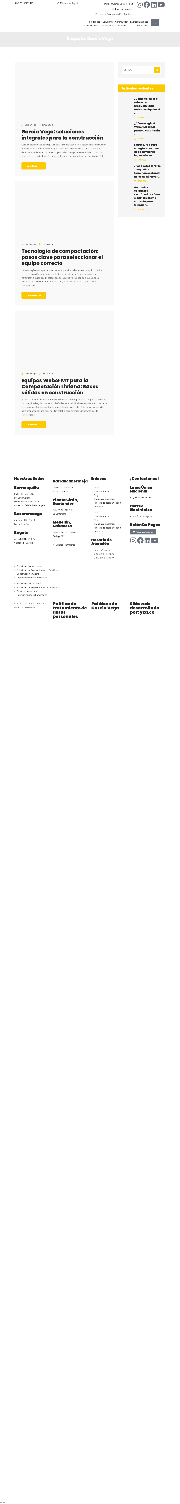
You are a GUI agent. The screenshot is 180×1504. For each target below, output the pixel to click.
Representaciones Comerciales (139, 23)
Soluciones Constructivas (92, 23)
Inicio (106, 3)
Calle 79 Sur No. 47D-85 (64, 532)
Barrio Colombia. (61, 491)
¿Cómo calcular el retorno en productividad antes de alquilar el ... (147, 106)
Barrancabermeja (70, 481)
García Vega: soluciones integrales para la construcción (62, 135)
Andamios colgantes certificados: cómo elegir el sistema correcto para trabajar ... (147, 196)
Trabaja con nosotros (122, 9)
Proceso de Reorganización (108, 14)
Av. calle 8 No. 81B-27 (24, 539)
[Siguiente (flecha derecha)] (4, 1502)
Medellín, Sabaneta (62, 524)
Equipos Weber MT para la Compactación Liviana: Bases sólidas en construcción (59, 387)
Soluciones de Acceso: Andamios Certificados (38, 570)
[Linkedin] (154, 4)
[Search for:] (141, 70)
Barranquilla (26, 487)
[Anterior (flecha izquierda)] (1, 1502)
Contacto (128, 14)
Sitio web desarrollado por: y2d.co (144, 608)
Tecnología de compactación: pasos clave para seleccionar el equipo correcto (62, 257)
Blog (130, 3)
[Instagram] (139, 4)
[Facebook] (146, 4)
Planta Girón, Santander (65, 502)
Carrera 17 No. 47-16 (63, 487)
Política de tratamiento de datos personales (70, 610)
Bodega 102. (59, 536)
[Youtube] (161, 4)
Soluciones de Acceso (107, 23)
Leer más (32, 166)
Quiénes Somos (119, 3)
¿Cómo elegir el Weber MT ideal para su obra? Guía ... (147, 129)
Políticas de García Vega (105, 606)
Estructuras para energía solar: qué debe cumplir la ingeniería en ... (146, 150)
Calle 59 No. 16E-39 (62, 510)
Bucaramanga (28, 514)
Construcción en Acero (121, 23)
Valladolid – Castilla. (23, 542)
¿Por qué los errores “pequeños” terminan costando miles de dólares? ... (147, 171)
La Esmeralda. (59, 513)
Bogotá (21, 532)
